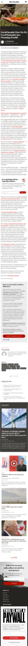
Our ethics (5, 597)
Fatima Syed (5, 544)
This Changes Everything (8, 244)
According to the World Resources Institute (13, 80)
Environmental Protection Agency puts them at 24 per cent (14, 61)
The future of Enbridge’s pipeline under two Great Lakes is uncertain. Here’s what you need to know (14, 434)
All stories (14, 557)
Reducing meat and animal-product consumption (14, 113)
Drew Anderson (6, 478)
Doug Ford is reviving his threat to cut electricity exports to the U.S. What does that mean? (14, 398)
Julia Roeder (5, 439)
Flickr (12, 279)
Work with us (6, 596)
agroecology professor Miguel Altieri (10, 198)
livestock (14, 368)
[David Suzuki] (3, 42)
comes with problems (17, 126)
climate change (6, 139)
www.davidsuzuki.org (13, 275)
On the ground (6, 505)
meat (18, 368)
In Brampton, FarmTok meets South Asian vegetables (13, 393)
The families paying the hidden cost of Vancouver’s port (13, 390)
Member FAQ (6, 601)
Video (3, 472)
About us (5, 592)
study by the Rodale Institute (9, 212)
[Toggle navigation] (2, 2)
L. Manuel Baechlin (15, 478)
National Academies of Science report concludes (13, 151)
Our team (5, 594)
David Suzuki (10, 41)
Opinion (3, 30)
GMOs (18, 366)
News (3, 429)
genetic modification (18, 141)
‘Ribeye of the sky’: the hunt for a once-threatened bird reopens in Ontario (13, 386)
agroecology (10, 364)
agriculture (4, 364)
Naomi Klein (23, 368)
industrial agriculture (6, 368)
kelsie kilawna (5, 510)
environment (12, 366)
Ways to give (6, 599)
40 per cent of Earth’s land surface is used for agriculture (13, 225)
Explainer (4, 537)
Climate (16, 364)
